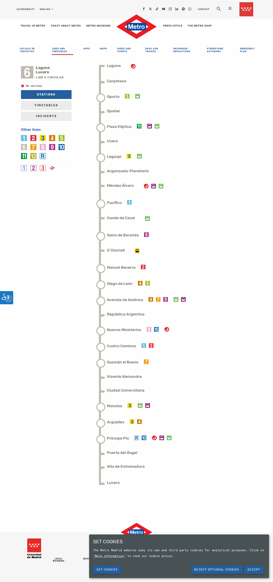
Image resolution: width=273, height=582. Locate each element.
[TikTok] (157, 7)
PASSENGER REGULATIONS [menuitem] (181, 50)
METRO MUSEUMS (98, 25)
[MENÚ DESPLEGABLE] (228, 8)
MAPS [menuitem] (103, 48)
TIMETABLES (46, 105)
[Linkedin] (176, 7)
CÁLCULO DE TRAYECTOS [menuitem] (27, 50)
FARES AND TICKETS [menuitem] (124, 50)
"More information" (109, 556)
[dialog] (179, 556)
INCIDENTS (46, 116)
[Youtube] (163, 7)
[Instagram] (170, 7)
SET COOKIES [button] (107, 569)
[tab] (116, 65)
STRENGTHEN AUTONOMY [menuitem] (215, 50)
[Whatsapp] (190, 7)
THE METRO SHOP (200, 25)
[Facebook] (143, 7)
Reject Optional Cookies (216, 569)
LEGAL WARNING (59, 559)
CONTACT (204, 9)
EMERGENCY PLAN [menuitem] (247, 50)
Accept (253, 569)
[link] (24, 138)
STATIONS (46, 94)
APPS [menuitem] (86, 48)
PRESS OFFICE (172, 25)
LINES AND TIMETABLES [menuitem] (59, 50)
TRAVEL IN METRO (32, 25)
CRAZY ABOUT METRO (66, 25)
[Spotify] (183, 7)
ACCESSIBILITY (26, 9)
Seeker (221, 10)
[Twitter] (150, 7)
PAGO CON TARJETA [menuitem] (151, 50)
